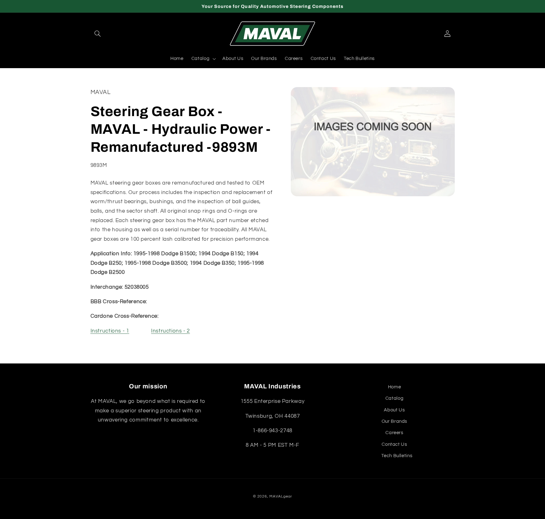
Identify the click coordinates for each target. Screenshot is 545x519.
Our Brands (394, 421)
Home (394, 387)
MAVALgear (280, 496)
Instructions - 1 (110, 331)
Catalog (394, 398)
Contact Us (394, 444)
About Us (394, 410)
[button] (98, 34)
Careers (394, 432)
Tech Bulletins (396, 455)
